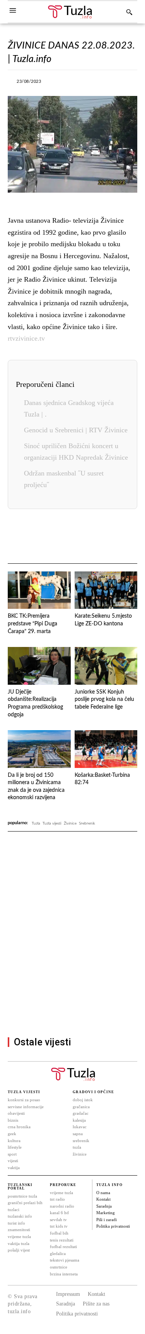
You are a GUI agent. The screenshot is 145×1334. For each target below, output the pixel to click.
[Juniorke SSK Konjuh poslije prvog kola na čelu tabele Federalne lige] (106, 666)
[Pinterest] (104, 536)
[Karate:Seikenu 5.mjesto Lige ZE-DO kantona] (106, 590)
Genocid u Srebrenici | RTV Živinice (76, 430)
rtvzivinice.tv (26, 338)
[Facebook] (57, 83)
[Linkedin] (86, 536)
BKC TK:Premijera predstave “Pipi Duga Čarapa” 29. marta (32, 623)
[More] (129, 83)
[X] (75, 83)
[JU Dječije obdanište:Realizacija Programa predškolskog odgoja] (39, 666)
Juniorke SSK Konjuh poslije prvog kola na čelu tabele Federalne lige (104, 699)
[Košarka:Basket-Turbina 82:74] (106, 749)
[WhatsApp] (111, 83)
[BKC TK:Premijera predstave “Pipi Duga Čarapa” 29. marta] (39, 590)
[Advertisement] (72, 962)
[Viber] (93, 83)
